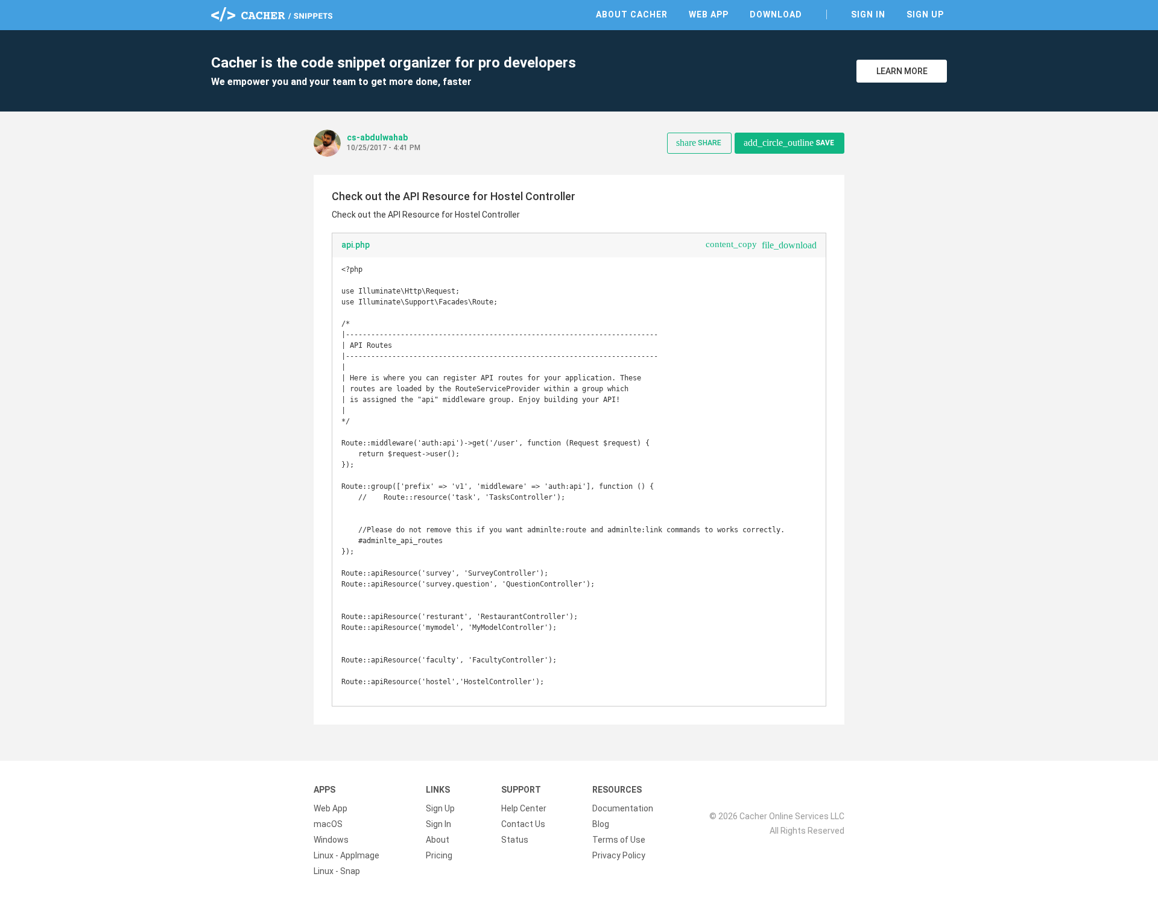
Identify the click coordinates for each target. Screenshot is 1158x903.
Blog (600, 824)
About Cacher (632, 14)
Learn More (902, 71)
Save (789, 142)
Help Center (523, 808)
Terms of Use (618, 840)
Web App (709, 14)
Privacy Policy (618, 855)
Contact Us (523, 824)
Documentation (622, 808)
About (437, 840)
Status (514, 840)
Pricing (439, 855)
